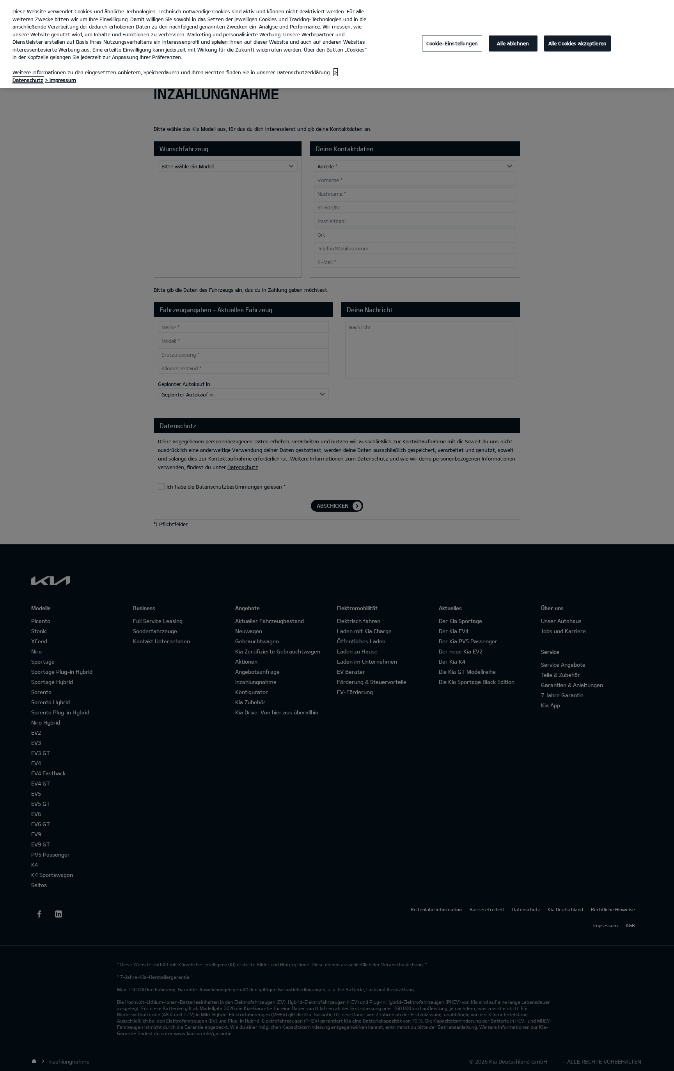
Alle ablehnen (513, 43)
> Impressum (60, 80)
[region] (337, 44)
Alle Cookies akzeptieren (577, 43)
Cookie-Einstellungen (452, 43)
